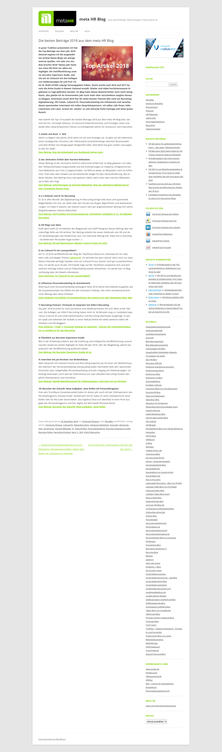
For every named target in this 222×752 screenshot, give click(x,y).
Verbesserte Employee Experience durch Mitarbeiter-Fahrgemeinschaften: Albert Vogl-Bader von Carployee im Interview (62, 449)
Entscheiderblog (153, 381)
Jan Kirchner (48, 428)
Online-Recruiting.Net (155, 512)
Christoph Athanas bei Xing (164, 220)
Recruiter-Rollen (46, 432)
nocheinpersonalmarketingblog (160, 508)
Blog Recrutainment (155, 341)
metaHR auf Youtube (161, 247)
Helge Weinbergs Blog (155, 414)
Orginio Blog (151, 516)
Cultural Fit (68, 425)
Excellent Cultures (154, 385)
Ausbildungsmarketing (156, 334)
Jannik (151, 275)
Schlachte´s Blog (153, 566)
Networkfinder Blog (154, 501)
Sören (151, 264)
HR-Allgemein (152, 114)
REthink (149, 556)
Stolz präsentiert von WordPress (52, 739)
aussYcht (150, 337)
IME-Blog (150, 446)
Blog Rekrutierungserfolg (157, 345)
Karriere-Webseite (63, 428)
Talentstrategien (153, 129)
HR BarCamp (151, 672)
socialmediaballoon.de (156, 592)
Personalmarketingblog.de (157, 534)
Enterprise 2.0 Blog (154, 377)
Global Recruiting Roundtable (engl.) (162, 406)
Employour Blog (153, 374)
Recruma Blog (152, 552)
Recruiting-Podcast (62, 432)
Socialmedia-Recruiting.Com (158, 588)
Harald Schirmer (153, 410)
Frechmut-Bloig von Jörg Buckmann (161, 388)
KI (73, 428)
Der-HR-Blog (151, 359)
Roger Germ (153, 297)
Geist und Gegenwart (155, 396)
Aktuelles (109, 421)
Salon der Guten (153, 563)
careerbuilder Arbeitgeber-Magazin (161, 352)
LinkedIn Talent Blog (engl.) (158, 494)
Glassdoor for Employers (157, 403)
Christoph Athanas (90, 421)
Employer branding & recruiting (160, 366)
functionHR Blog (153, 392)
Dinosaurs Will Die (154, 363)
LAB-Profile (151, 118)
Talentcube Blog (153, 614)
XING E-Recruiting (92, 432)
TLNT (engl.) (151, 625)
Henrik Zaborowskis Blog (157, 417)
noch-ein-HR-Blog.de (155, 505)
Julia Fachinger (154, 290)
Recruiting (150, 125)
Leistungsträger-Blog (155, 490)
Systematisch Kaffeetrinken (158, 606)
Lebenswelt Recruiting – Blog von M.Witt (164, 483)
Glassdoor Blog (152, 399)
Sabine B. (152, 304)
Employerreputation (155, 370)
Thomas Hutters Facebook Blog (160, 617)
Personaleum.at (153, 526)
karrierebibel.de (153, 468)
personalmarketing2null (156, 530)
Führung (149, 110)
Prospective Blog (153, 545)
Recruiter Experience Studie (118, 428)
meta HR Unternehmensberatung (161, 705)
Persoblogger (152, 519)
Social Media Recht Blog (156, 581)
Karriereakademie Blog (156, 465)
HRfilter (149, 680)
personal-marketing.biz (156, 523)
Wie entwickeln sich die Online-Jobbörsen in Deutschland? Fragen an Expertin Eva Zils (165, 308)
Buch (87, 31)
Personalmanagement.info (158, 691)
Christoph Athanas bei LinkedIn (166, 227)
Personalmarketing (96, 428)
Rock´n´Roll (77, 432)
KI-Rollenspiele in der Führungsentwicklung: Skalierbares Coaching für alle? (164, 162)
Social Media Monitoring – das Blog (161, 577)
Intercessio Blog (153, 454)
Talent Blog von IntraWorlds (158, 610)
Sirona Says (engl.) (154, 570)
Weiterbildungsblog (154, 639)
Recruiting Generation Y (156, 548)
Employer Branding (154, 103)
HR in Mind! (151, 421)
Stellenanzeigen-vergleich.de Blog (160, 599)
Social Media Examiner (156, 574)
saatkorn (150, 559)
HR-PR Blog (151, 436)
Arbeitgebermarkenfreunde (158, 326)
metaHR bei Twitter (160, 240)
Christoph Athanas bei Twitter (165, 214)
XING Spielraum (153, 646)
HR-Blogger (151, 425)
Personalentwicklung (155, 121)
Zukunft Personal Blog (156, 654)
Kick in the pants (153, 479)
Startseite (44, 31)
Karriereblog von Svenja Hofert (159, 472)
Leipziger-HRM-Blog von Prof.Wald (161, 486)
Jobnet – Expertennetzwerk (158, 461)
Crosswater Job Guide (155, 356)
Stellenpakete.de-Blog (155, 603)
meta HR (74, 31)
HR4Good (150, 439)
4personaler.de (152, 669)
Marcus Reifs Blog (153, 497)
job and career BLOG (155, 457)
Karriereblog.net (153, 476)
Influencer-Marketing (99, 425)
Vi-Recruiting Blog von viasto (158, 636)
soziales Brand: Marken (156, 596)
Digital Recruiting (81, 425)
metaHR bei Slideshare (162, 234)
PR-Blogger (151, 541)
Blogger (59, 31)
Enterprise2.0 (152, 107)
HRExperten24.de (153, 676)
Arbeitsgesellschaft (154, 330)
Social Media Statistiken (156, 585)
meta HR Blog (92, 19)
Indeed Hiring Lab (154, 450)
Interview (114, 425)
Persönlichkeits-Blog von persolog (161, 537)
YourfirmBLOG (152, 650)
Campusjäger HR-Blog (155, 348)
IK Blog (149, 443)
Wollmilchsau (152, 643)
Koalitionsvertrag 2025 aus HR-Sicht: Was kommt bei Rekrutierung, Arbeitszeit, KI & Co (165, 187)
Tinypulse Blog (152, 621)
